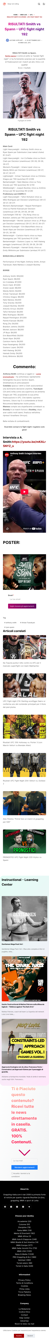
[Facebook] (5, 1207)
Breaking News (24, 1295)
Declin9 (30, 1336)
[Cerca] (39, 4)
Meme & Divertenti (22, 1233)
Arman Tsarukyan (27, 623)
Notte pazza (10, 56)
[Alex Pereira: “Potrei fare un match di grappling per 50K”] (24, 803)
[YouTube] (23, 1207)
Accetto (19, 1336)
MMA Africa (23, 1236)
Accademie (22, 1221)
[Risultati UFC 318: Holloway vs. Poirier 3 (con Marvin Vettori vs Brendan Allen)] (24, 727)
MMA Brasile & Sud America (23, 1242)
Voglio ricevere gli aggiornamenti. (22, 606)
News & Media (21, 1254)
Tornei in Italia (22, 1266)
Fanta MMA (22, 1230)
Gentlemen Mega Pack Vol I (12, 944)
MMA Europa (21, 1245)
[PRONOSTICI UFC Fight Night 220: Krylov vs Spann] (24, 841)
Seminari (22, 1260)
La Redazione (24, 1309)
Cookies (24, 1286)
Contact (24, 1315)
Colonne (22, 1224)
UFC (29, 42)
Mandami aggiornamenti (25, 1167)
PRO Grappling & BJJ (22, 1257)
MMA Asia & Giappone (21, 1239)
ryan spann (9, 627)
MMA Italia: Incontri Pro (22, 1248)
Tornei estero (22, 1263)
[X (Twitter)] (11, 1207)
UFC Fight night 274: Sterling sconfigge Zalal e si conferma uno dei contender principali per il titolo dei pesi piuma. (24, 704)
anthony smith (10, 623)
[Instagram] (17, 1207)
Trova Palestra (24, 1292)
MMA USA (23, 42)
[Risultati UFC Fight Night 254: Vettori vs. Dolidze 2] (24, 765)
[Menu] (44, 4)
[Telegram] (29, 1207)
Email (11, 595)
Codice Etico (24, 1312)
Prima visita (24, 1289)
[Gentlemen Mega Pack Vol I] (24, 918)
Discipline (22, 1227)
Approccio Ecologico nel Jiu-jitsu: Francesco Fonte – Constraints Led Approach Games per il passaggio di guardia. (22, 1069)
